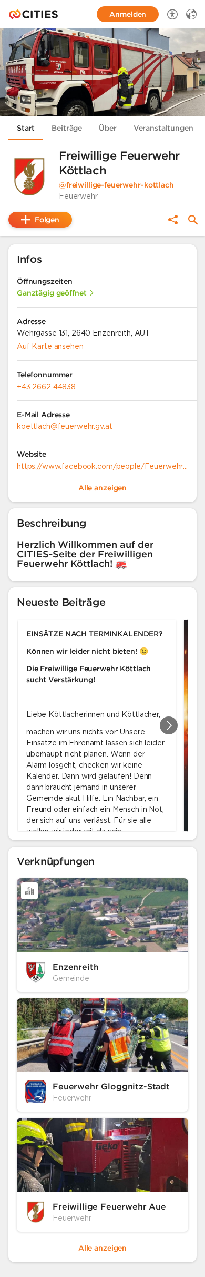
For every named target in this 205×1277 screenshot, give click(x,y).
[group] (102, 725)
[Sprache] (191, 14)
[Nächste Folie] (169, 725)
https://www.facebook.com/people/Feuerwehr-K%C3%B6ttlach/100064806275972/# (102, 466)
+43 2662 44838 (46, 386)
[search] (193, 220)
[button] (29, 176)
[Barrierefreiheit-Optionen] (172, 14)
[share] (173, 220)
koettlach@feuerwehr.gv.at (64, 426)
